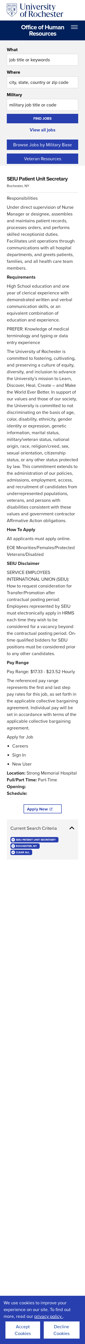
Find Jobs (42, 118)
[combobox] (42, 56)
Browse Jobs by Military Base (42, 144)
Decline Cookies (61, 1330)
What (12, 49)
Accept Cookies (23, 1330)
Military (14, 94)
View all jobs (43, 129)
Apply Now (37, 809)
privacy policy (48, 1316)
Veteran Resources (42, 158)
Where (13, 72)
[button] (42, 828)
